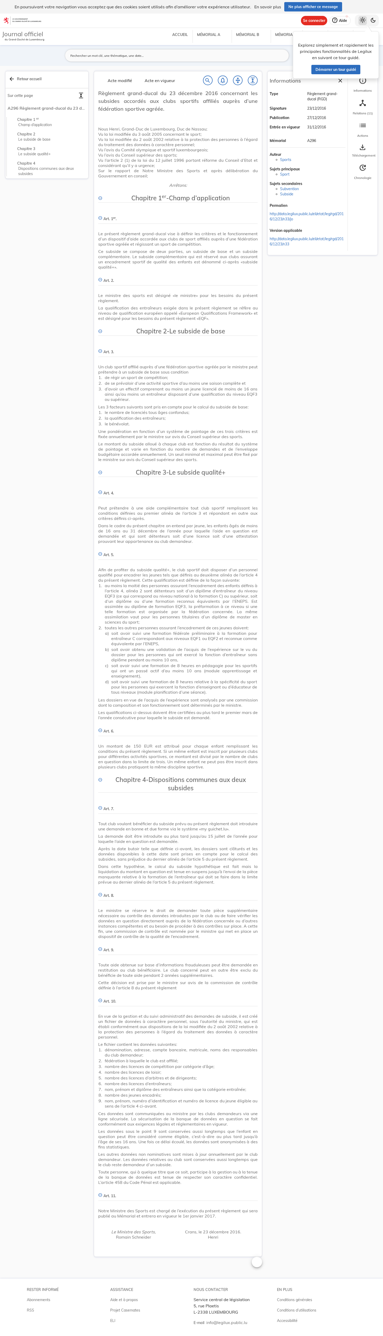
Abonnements (38, 1299)
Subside (286, 194)
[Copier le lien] (294, 206)
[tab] (363, 85)
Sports (285, 159)
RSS (30, 1310)
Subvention (289, 189)
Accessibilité (287, 1320)
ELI (112, 1320)
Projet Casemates (125, 1310)
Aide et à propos (124, 1299)
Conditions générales (294, 1299)
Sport (284, 174)
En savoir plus (267, 6)
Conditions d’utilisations (296, 1310)
